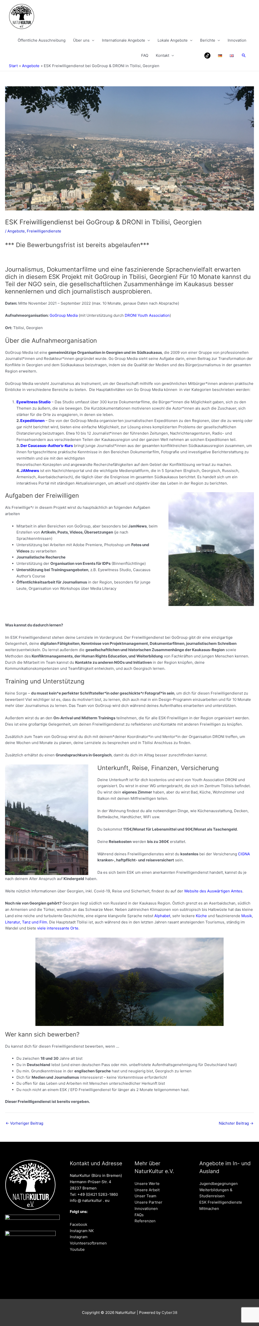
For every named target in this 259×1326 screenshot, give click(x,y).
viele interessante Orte (57, 928)
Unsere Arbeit (147, 1189)
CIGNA (244, 854)
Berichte (207, 40)
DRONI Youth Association (147, 315)
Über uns (81, 40)
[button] (243, 55)
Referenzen (145, 1220)
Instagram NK (82, 1230)
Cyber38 (169, 1312)
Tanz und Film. (35, 922)
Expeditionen (32, 420)
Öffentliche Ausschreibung (42, 40)
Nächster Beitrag (236, 1123)
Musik (246, 915)
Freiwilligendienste (44, 231)
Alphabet (162, 915)
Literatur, (13, 922)
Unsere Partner (148, 1202)
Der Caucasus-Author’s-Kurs (46, 445)
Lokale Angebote (173, 40)
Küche (201, 915)
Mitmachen (209, 1208)
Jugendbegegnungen (218, 1183)
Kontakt (162, 55)
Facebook (78, 1224)
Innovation (237, 40)
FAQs (139, 1214)
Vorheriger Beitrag (24, 1123)
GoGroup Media (63, 315)
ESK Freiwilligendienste (220, 1202)
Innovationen (146, 1208)
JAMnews (29, 470)
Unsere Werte (147, 1183)
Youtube (77, 1249)
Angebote (16, 231)
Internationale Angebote (123, 40)
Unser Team (145, 1196)
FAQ (144, 55)
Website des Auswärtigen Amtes (213, 891)
